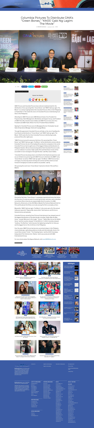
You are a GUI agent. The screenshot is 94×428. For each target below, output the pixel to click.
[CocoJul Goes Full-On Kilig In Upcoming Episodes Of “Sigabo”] (76, 151)
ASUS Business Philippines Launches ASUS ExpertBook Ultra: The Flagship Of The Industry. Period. (69, 278)
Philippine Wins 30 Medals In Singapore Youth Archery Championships (74, 256)
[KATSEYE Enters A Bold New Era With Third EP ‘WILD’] (76, 131)
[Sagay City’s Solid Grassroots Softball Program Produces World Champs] (49, 250)
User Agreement (71, 364)
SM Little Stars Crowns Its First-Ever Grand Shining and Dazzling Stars (68, 125)
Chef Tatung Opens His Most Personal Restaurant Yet (69, 272)
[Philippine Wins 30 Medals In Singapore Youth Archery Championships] (74, 250)
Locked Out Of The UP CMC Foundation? (68, 308)
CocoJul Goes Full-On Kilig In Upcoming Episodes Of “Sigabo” (68, 151)
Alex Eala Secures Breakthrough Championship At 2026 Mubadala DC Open (61, 256)
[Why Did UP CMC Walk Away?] (76, 314)
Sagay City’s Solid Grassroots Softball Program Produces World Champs (49, 256)
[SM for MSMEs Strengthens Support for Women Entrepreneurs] (76, 88)
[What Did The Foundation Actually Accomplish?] (76, 320)
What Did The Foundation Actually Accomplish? (68, 319)
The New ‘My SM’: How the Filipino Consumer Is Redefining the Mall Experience (69, 95)
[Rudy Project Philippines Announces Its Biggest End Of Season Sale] (76, 267)
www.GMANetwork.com (49, 239)
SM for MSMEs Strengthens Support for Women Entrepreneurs (69, 88)
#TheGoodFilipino (66, 142)
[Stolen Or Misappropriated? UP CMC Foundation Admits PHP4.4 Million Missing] (76, 290)
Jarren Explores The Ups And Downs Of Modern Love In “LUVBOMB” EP (69, 138)
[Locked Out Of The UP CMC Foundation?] (76, 309)
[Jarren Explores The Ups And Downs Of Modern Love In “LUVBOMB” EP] (76, 137)
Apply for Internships (47, 366)
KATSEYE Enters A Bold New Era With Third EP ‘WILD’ (68, 132)
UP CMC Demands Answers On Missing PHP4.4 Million (68, 284)
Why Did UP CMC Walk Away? (69, 313)
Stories (65, 86)
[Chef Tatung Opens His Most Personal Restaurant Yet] (76, 273)
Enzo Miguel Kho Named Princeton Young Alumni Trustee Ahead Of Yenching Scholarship (37, 256)
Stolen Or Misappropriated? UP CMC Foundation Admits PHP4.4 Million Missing (68, 290)
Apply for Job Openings (48, 364)
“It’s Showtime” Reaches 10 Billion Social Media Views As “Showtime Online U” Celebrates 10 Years (69, 111)
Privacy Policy (70, 366)
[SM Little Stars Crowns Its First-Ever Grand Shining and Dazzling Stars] (76, 124)
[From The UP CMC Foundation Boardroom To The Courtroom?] (76, 303)
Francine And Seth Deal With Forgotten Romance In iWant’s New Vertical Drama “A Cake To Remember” (68, 103)
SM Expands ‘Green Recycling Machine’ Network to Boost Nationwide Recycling (68, 118)
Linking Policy (70, 371)
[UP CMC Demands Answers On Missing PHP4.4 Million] (76, 285)
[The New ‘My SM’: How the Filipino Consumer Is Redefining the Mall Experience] (76, 94)
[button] (78, 4)
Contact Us (33, 364)
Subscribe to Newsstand (60, 364)
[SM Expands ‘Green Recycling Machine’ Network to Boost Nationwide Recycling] (76, 117)
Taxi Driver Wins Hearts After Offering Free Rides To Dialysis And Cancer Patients (69, 145)
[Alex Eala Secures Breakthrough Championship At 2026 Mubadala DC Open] (61, 250)
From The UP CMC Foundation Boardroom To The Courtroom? (69, 302)
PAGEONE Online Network (42, 26)
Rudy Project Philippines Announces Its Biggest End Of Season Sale (69, 266)
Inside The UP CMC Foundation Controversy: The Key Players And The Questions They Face (68, 297)
